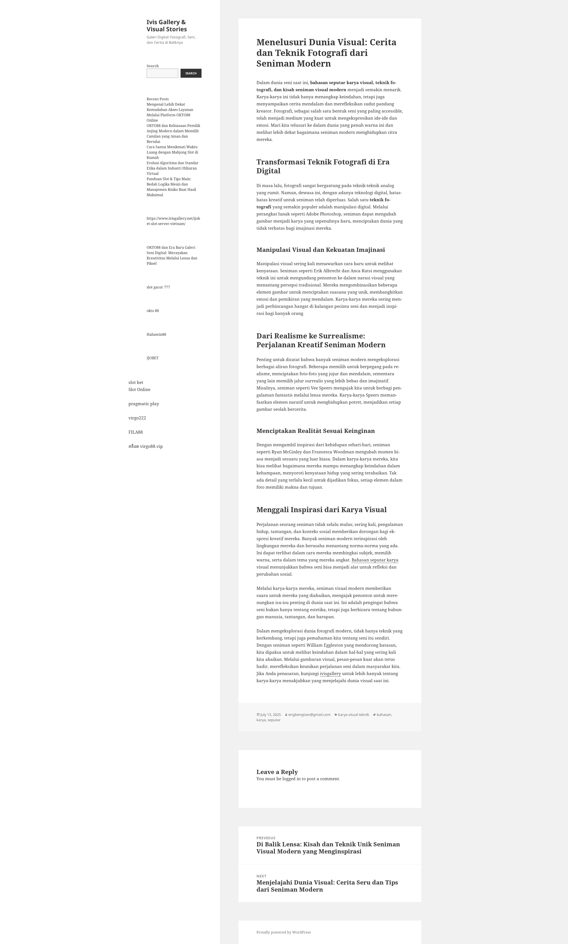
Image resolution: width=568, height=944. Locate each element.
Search (153, 65)
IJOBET (153, 357)
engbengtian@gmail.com (309, 714)
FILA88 (135, 432)
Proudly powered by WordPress (283, 932)
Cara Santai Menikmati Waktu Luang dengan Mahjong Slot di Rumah (172, 152)
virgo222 (137, 418)
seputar (274, 719)
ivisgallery (330, 673)
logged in (291, 779)
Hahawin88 (156, 334)
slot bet (135, 382)
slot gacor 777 (158, 287)
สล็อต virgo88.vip (145, 446)
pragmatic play (143, 404)
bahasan (384, 714)
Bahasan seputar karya (375, 560)
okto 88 (153, 310)
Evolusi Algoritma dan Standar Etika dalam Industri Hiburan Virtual (173, 168)
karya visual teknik (353, 714)
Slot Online (139, 389)
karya (261, 719)
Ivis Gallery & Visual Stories (167, 25)
